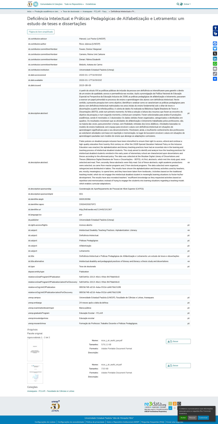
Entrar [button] (187, 4)
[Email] (214, 68)
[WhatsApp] (214, 63)
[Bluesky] (214, 48)
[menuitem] (74, 4)
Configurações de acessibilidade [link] (71, 422)
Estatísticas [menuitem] (91, 4)
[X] (214, 53)
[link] (178, 341)
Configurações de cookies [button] (45, 422)
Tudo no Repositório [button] (73, 4)
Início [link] (29, 11)
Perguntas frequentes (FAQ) (152, 422)
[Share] (214, 78)
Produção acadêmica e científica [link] (47, 11)
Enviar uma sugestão (174, 422)
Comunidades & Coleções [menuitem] (51, 4)
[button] (35, 4)
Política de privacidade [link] (95, 422)
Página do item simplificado (41, 31)
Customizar (203, 418)
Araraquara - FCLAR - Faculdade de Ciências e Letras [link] (95, 11)
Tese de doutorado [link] (71, 11)
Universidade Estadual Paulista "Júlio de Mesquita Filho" (109, 418)
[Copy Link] (214, 73)
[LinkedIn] (214, 58)
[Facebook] (214, 43)
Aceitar (183, 418)
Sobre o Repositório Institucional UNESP (123, 422)
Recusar (192, 418)
